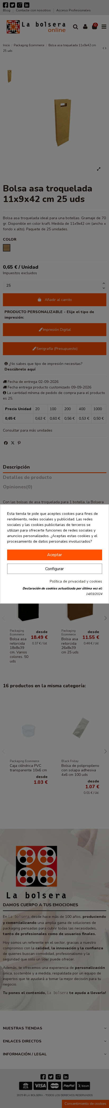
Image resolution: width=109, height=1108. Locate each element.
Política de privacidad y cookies (76, 581)
